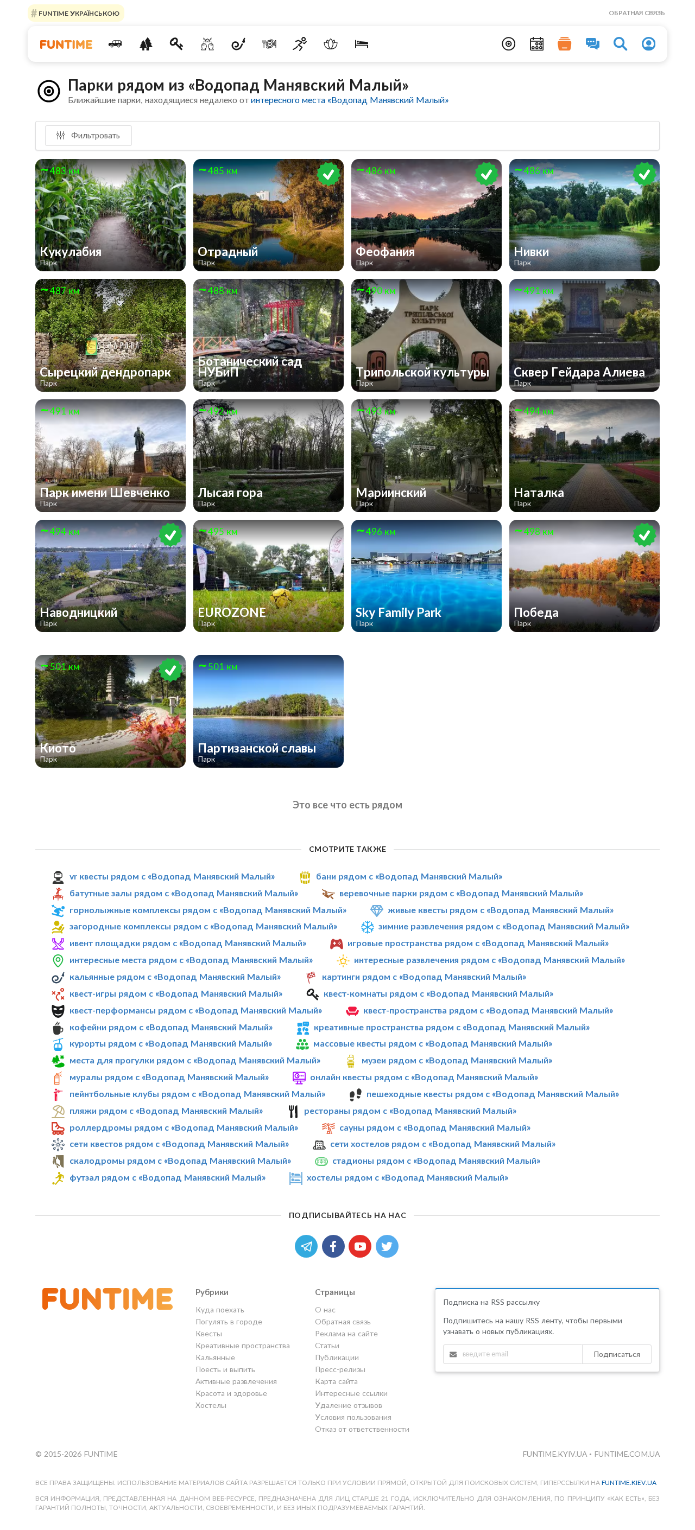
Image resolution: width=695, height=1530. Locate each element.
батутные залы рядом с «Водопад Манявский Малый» (184, 893)
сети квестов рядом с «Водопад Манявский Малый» (179, 1144)
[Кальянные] (238, 44)
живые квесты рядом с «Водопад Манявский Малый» (501, 909)
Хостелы (210, 1405)
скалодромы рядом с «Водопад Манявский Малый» (180, 1160)
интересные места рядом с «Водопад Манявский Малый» (191, 959)
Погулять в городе (228, 1321)
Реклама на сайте (346, 1333)
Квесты (208, 1333)
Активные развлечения (236, 1381)
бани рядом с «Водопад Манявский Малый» (409, 876)
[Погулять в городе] (146, 44)
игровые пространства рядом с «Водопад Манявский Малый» (478, 943)
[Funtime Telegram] (308, 1245)
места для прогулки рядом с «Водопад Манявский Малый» (195, 1060)
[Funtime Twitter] (388, 1245)
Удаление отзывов (348, 1405)
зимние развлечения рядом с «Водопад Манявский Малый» (503, 926)
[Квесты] (177, 44)
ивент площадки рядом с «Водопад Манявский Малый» (188, 943)
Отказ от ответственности (362, 1428)
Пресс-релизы (340, 1369)
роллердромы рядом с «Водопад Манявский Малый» (184, 1127)
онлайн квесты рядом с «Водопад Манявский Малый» (424, 1077)
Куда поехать (219, 1309)
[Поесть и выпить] (269, 44)
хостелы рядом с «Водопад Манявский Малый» (407, 1177)
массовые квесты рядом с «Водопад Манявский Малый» (432, 1043)
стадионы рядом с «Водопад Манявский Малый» (436, 1160)
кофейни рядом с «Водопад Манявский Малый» (171, 1027)
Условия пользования (353, 1416)
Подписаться (616, 1354)
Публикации (337, 1357)
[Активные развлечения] (300, 44)
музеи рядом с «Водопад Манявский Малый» (457, 1060)
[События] (537, 44)
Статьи (327, 1345)
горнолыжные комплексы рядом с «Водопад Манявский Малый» (208, 909)
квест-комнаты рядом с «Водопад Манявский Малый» (438, 993)
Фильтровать (94, 135)
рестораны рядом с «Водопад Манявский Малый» (410, 1110)
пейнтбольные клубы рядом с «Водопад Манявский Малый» (197, 1093)
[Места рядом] (508, 44)
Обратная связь (637, 13)
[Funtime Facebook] (335, 1245)
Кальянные (215, 1357)
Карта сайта (336, 1381)
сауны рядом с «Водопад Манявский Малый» (434, 1127)
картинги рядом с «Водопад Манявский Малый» (424, 976)
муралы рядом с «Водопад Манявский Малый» (169, 1077)
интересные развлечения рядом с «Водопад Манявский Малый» (489, 959)
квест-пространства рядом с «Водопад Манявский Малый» (488, 1010)
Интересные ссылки (351, 1393)
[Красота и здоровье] (331, 44)
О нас (325, 1309)
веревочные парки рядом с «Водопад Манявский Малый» (461, 893)
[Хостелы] (362, 44)
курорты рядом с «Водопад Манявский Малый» (171, 1043)
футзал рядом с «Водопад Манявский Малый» (168, 1177)
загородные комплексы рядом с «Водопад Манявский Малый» (203, 926)
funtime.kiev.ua (629, 1482)
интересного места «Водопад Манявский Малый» (349, 99)
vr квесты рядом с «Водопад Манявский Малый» (172, 876)
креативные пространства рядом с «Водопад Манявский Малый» (452, 1027)
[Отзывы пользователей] (592, 44)
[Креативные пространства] (208, 44)
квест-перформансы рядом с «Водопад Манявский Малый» (196, 1010)
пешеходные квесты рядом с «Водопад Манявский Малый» (493, 1093)
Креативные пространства (242, 1345)
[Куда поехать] (115, 44)
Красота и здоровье (231, 1393)
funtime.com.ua (627, 1453)
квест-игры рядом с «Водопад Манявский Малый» (176, 993)
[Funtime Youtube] (362, 1245)
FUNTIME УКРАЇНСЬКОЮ (78, 13)
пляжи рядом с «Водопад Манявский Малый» (166, 1110)
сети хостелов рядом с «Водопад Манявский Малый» (442, 1144)
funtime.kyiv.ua (555, 1453)
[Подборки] (564, 44)
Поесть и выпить (225, 1369)
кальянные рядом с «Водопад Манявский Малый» (175, 976)
